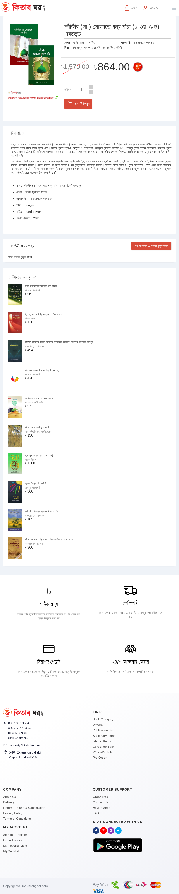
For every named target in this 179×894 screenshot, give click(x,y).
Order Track (101, 796)
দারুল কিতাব (30, 459)
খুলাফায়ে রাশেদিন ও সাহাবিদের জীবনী (103, 47)
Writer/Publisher (104, 752)
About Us (9, 796)
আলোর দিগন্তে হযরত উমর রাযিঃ (41, 511)
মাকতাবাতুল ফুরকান (34, 543)
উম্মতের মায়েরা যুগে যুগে (37, 427)
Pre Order (100, 757)
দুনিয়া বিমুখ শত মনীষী (35, 483)
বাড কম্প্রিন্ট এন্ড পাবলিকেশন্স (38, 431)
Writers (98, 725)
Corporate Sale (103, 746)
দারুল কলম (30, 318)
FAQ (96, 813)
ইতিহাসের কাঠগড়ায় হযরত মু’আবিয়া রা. (44, 314)
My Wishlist (11, 851)
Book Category (103, 719)
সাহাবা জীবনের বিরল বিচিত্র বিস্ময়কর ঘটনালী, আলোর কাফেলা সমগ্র (59, 342)
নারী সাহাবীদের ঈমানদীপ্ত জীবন (41, 286)
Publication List (103, 730)
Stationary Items (104, 735)
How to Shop (101, 807)
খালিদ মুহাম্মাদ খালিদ (84, 42)
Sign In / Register (15, 834)
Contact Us (100, 802)
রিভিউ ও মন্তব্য (22, 245)
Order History (12, 840)
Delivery (8, 802)
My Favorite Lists (15, 845)
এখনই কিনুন (81, 104)
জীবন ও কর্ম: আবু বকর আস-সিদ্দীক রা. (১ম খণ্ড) (50, 539)
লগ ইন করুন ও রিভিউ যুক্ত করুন (151, 246)
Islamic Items (102, 741)
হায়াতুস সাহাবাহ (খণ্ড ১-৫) (39, 455)
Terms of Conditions (17, 818)
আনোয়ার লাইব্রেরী (34, 402)
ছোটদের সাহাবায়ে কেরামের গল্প (40, 398)
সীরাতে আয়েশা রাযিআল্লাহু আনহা (42, 370)
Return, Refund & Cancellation (24, 807)
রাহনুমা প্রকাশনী (32, 290)
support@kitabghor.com (25, 745)
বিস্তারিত (17, 133)
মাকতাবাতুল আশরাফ (144, 42)
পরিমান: (68, 89)
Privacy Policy (12, 813)
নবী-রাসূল (77, 47)
